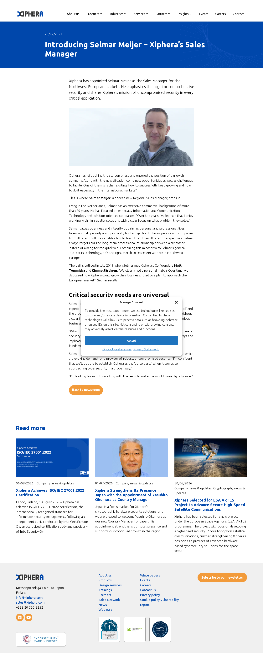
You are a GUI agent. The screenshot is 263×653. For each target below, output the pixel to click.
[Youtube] (28, 617)
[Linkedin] (20, 617)
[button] (176, 302)
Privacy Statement (146, 349)
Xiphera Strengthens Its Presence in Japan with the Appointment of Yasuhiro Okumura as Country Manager (131, 495)
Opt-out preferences (117, 349)
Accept (131, 340)
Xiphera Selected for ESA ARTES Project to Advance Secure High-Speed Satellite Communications (209, 505)
